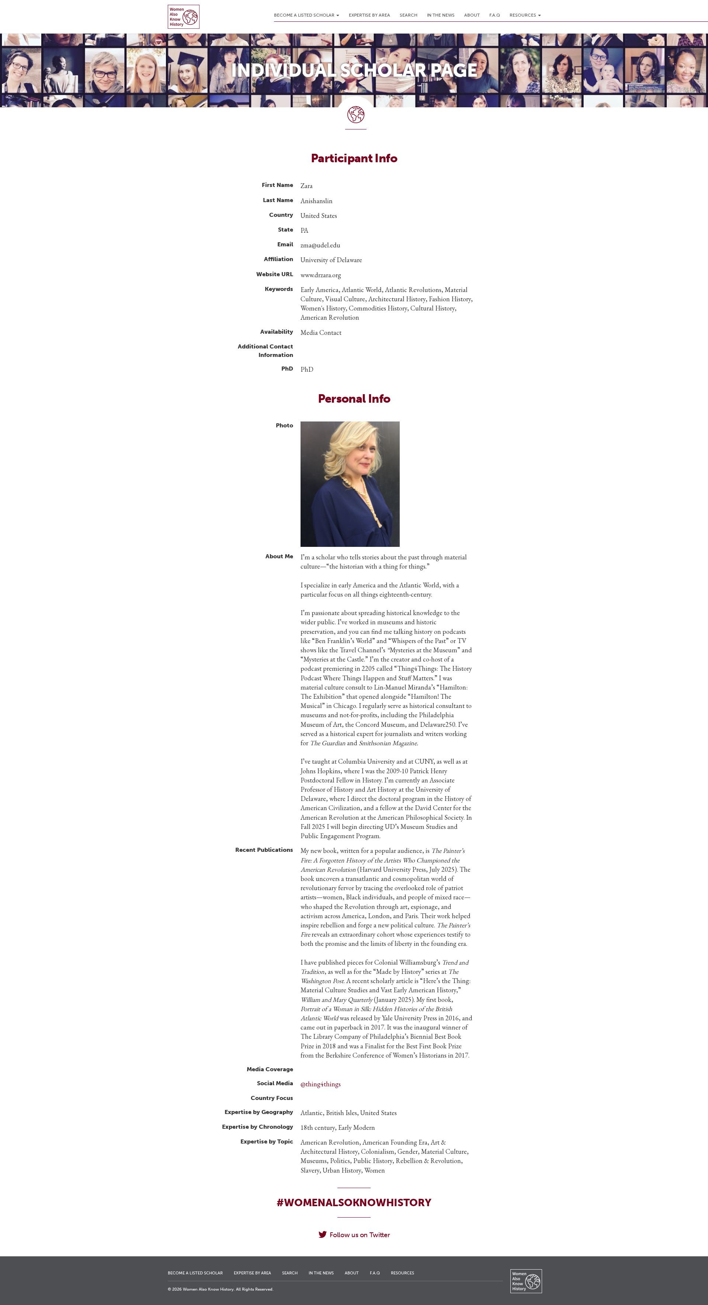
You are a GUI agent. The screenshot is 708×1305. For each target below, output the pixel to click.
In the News (441, 15)
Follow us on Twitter (360, 1235)
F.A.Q (494, 15)
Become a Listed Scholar (305, 15)
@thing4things (321, 1084)
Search (408, 15)
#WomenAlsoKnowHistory (354, 1203)
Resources (523, 15)
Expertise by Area (369, 15)
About (472, 15)
